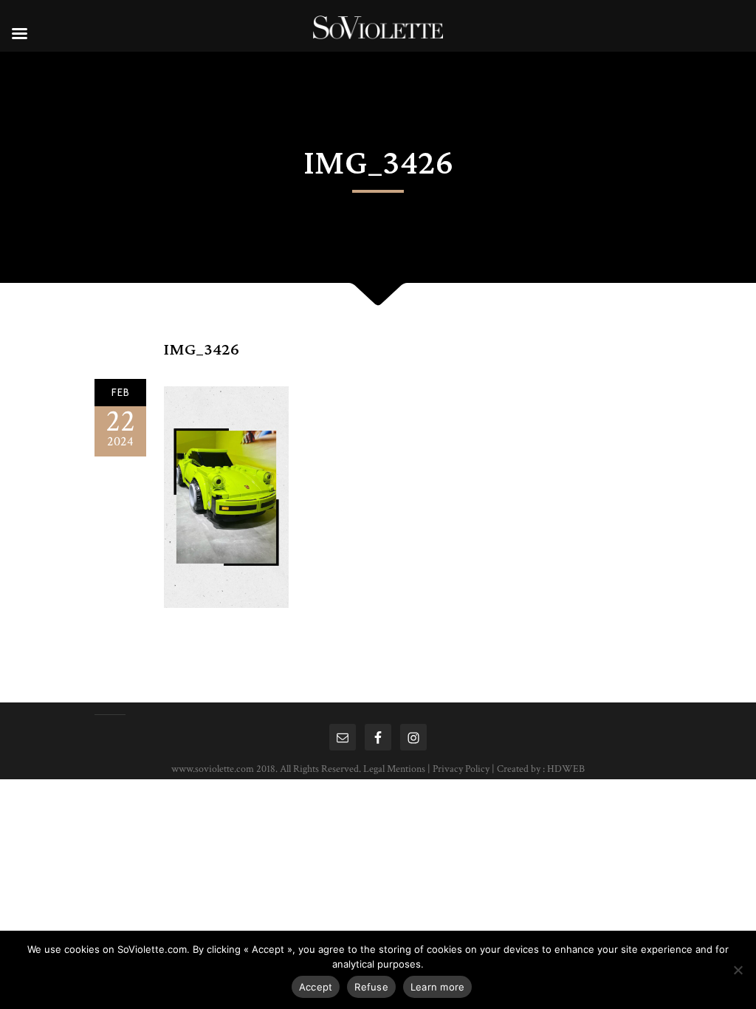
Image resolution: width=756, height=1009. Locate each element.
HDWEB (566, 769)
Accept (316, 987)
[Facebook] (378, 737)
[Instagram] (413, 737)
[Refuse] (737, 969)
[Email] (342, 737)
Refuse (371, 987)
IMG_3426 (201, 350)
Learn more (437, 987)
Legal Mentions (394, 769)
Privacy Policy (461, 769)
